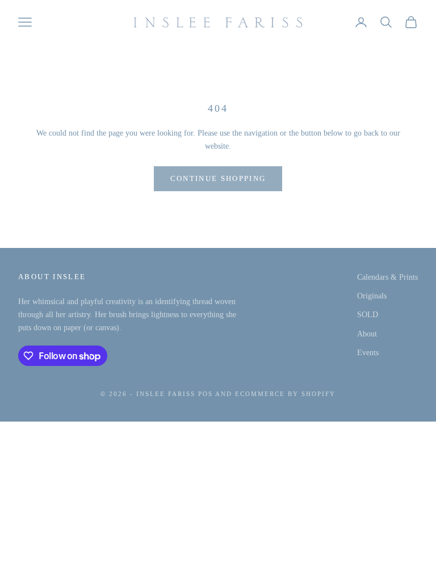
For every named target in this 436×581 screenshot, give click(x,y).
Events (368, 352)
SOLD (367, 314)
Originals (372, 296)
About (367, 334)
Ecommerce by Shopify (285, 393)
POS (205, 393)
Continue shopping (218, 178)
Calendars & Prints (387, 277)
